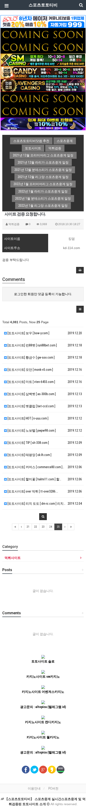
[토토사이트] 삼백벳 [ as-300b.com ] (31, 394)
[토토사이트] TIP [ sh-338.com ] (28, 443)
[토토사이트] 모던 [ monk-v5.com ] (30, 369)
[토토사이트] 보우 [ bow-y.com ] (28, 333)
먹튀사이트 (13, 558)
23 (43, 526)
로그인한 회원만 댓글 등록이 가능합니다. (43, 294)
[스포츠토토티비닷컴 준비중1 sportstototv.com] (43, 34)
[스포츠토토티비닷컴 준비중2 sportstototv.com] (43, 47)
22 (35, 526)
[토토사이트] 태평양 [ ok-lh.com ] (29, 455)
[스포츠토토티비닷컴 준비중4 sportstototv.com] (43, 111)
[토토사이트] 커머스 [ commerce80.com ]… (35, 467)
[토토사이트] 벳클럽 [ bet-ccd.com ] (31, 406)
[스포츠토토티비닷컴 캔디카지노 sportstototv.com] (43, 72)
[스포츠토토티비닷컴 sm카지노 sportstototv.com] (43, 60)
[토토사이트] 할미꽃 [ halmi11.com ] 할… (34, 479)
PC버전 (53, 788)
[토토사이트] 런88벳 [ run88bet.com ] (32, 345)
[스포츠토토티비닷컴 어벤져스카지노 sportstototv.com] (43, 85)
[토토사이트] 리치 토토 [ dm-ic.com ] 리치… (36, 503)
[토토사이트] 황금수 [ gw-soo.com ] (31, 357)
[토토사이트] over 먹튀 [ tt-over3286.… (32, 491)
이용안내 (34, 788)
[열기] (5, 5)
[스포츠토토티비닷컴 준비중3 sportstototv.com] (43, 98)
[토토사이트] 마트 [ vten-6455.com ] (31, 382)
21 (28, 526)
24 (50, 526)
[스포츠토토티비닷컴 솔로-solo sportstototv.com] (43, 21)
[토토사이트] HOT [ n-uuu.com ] (27, 418)
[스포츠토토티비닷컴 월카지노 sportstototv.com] (43, 123)
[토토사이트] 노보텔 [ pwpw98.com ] (31, 430)
